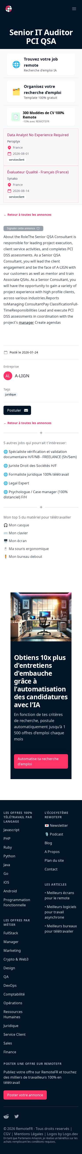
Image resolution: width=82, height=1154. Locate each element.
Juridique (10, 1025)
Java (6, 864)
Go (5, 873)
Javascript (11, 829)
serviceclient (16, 160)
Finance (9, 1052)
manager (26, 322)
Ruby (7, 847)
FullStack (10, 933)
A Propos (52, 851)
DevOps (10, 985)
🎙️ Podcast (54, 834)
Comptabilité (14, 994)
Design (9, 968)
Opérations (12, 1003)
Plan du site (54, 860)
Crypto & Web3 (15, 959)
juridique (10, 394)
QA (6, 976)
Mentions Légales (28, 1133)
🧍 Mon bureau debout (22, 556)
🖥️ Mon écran (15, 540)
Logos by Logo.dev (62, 1133)
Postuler (14, 410)
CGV (6, 1133)
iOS (6, 882)
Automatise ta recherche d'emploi (38, 761)
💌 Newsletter (56, 825)
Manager (11, 941)
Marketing (12, 950)
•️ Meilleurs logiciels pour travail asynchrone (60, 912)
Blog (48, 843)
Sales (7, 1043)
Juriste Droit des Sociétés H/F (33, 465)
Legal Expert (19, 483)
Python (9, 856)
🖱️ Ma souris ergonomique (26, 548)
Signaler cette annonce (21, 228)
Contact (51, 869)
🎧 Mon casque (16, 525)
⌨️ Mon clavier (15, 533)
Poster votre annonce (25, 1095)
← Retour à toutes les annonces (27, 214)
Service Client (14, 1034)
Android (10, 891)
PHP (6, 838)
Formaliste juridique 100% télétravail (39, 474)
